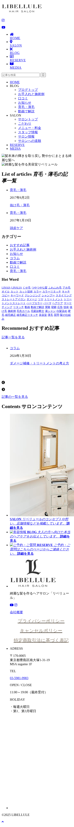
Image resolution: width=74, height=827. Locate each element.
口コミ (23, 98)
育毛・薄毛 (26, 107)
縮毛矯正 (10, 314)
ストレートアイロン (14, 299)
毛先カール (23, 311)
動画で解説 (26, 111)
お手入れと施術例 (31, 94)
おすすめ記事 (20, 245)
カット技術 (26, 291)
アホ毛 (66, 287)
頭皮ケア (16, 228)
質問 (56, 314)
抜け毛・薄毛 (20, 205)
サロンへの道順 (29, 141)
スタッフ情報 (28, 132)
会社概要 (16, 612)
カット (14, 291)
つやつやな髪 (39, 287)
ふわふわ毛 (55, 287)
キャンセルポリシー (41, 630)
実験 (47, 307)
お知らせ (24, 102)
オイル (6, 291)
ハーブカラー (35, 303)
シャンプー (48, 295)
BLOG (15, 53)
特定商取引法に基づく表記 (41, 640)
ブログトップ (28, 89)
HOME (15, 38)
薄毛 (50, 314)
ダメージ (32, 299)
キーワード (17, 295)
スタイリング (64, 295)
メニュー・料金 (29, 128)
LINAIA (6, 287)
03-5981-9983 (19, 678)
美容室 (43, 314)
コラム (15, 258)
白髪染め (62, 311)
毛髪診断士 (37, 311)
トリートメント (53, 299)
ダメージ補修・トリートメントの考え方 (39, 363)
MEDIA (16, 67)
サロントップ (28, 119)
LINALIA (16, 287)
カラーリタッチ (51, 291)
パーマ (47, 303)
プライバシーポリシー (41, 621)
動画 (27, 307)
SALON (16, 45)
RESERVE (18, 60)
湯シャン (50, 311)
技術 (66, 307)
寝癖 (54, 307)
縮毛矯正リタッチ (27, 314)
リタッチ (18, 307)
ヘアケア (57, 303)
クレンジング (33, 295)
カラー (38, 291)
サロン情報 (26, 136)
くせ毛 (27, 287)
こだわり (24, 123)
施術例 (12, 311)
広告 (60, 307)
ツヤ (40, 299)
